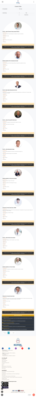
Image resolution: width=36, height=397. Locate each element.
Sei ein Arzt (4, 368)
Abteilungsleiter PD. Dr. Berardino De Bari (10, 60)
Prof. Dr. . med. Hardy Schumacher (9, 237)
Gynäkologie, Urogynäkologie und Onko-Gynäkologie (10, 373)
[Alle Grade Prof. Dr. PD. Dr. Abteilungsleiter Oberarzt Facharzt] (26, 9)
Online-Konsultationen (5, 362)
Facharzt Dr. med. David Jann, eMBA (9, 207)
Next (13, 332)
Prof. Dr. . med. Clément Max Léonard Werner (11, 31)
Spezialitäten (4, 361)
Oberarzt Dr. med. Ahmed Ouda (8, 296)
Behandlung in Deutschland (6, 366)
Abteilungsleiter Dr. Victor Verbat (9, 266)
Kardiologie (4, 372)
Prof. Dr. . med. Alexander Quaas (8, 149)
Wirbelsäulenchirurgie (5, 379)
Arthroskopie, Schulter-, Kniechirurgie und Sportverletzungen (12, 377)
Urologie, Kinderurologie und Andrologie (8, 376)
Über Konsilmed (4, 360)
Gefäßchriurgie (4, 378)
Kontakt (3, 363)
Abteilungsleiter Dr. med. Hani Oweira (10, 178)
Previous (5, 332)
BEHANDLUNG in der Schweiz (7, 367)
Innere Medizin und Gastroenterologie (8, 371)
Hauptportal (4, 359)
